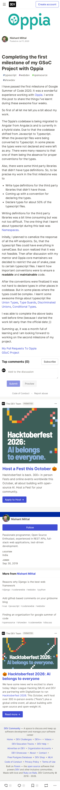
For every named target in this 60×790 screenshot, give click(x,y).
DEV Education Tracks (23, 743)
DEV (17, 769)
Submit (13, 383)
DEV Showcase (19, 752)
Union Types (10, 302)
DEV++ (38, 739)
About (33, 752)
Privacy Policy (32, 761)
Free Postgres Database (20, 757)
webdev (24, 75)
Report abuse (41, 393)
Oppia (38, 94)
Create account (47, 4)
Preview (29, 383)
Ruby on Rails (30, 772)
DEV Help (41, 743)
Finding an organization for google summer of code (29, 618)
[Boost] (46, 785)
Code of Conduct (20, 393)
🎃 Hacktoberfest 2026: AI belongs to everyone (26, 676)
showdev (9, 80)
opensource (39, 75)
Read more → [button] (12, 714)
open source (34, 766)
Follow (30, 527)
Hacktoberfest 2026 (14, 695)
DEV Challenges (24, 739)
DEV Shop (40, 757)
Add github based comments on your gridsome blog (30, 602)
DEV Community (12, 728)
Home (10, 739)
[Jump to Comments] (21, 785)
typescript (9, 75)
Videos (48, 739)
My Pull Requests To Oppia (19, 348)
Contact (43, 752)
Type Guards (28, 302)
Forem (17, 766)
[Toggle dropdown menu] (55, 403)
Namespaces (10, 230)
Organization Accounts (39, 748)
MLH (50, 757)
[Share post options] (55, 785)
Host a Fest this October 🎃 (29, 468)
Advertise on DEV (16, 748)
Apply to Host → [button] (14, 499)
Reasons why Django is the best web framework (24, 585)
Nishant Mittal (18, 37)
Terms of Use (48, 761)
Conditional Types (24, 306)
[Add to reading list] (34, 785)
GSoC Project (10, 352)
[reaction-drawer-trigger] (8, 785)
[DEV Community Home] (12, 4)
